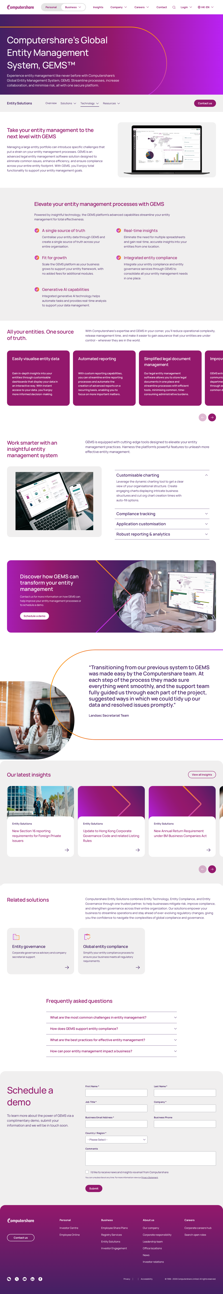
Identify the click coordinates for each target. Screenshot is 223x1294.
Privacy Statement (149, 1177)
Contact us (205, 103)
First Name (92, 1086)
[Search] (174, 7)
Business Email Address (99, 1117)
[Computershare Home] (20, 1221)
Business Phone (163, 1117)
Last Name (160, 1086)
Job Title (91, 1101)
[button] (212, 417)
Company (160, 1101)
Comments (91, 1148)
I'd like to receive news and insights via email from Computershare (129, 1172)
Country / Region (96, 1133)
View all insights (202, 774)
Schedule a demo (34, 616)
